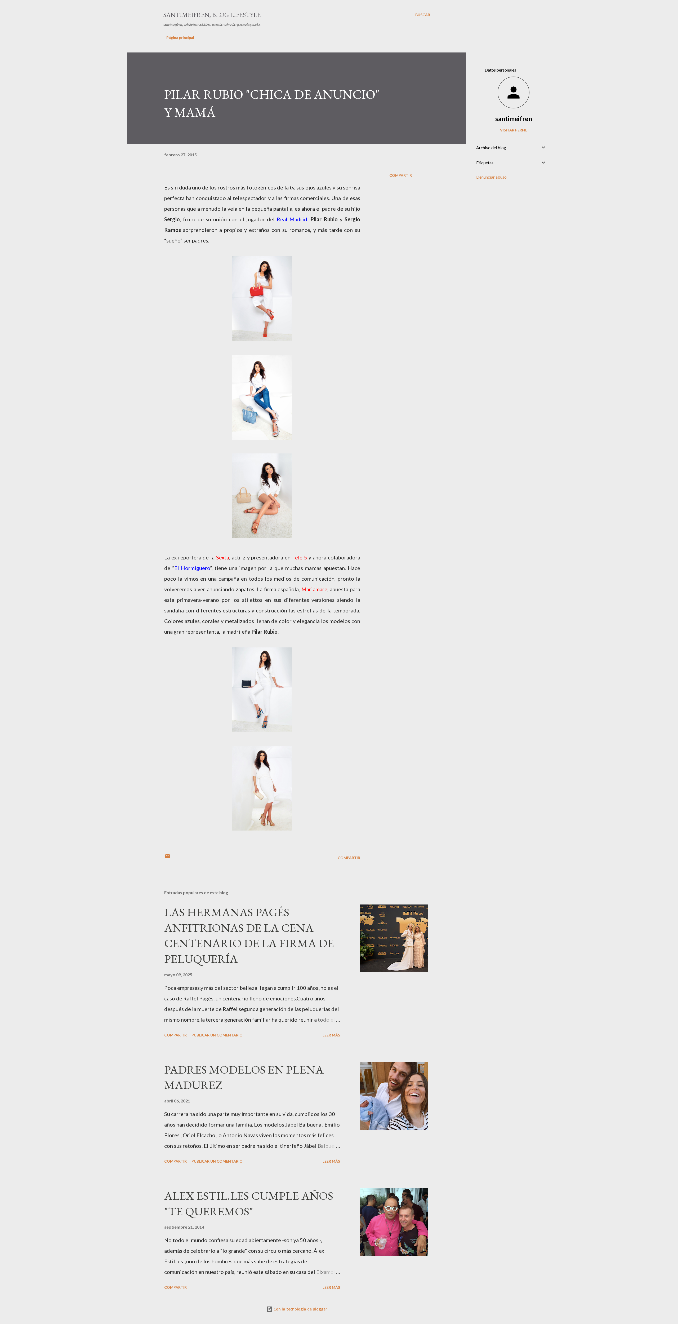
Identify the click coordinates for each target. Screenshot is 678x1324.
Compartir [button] (400, 175)
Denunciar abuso (491, 176)
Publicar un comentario (217, 1035)
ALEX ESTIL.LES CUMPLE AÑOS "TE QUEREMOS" (248, 1203)
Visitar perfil (513, 130)
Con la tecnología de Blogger (300, 1309)
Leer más (331, 1035)
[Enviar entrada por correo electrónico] (167, 857)
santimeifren (513, 118)
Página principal (180, 37)
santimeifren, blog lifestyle (212, 15)
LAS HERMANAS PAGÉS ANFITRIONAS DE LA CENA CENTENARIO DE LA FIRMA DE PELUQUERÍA (249, 935)
